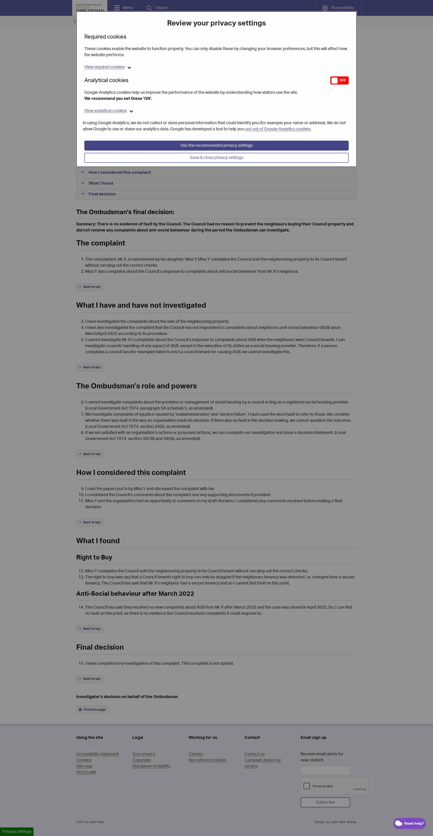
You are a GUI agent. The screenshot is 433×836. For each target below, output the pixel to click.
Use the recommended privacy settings (217, 146)
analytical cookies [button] (105, 111)
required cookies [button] (104, 67)
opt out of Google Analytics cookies (278, 129)
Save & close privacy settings (216, 158)
